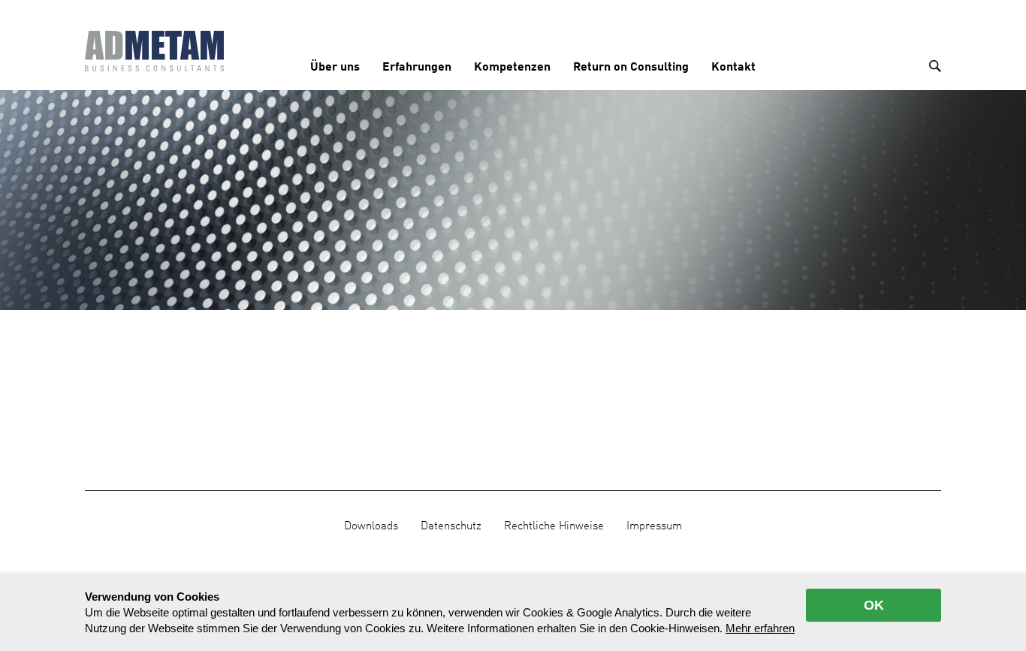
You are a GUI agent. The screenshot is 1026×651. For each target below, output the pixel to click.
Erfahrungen (416, 68)
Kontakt (733, 68)
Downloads (371, 526)
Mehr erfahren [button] (760, 628)
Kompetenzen (512, 68)
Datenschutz (451, 526)
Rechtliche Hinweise (554, 526)
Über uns (335, 68)
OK (874, 605)
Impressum (654, 526)
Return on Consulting (631, 68)
